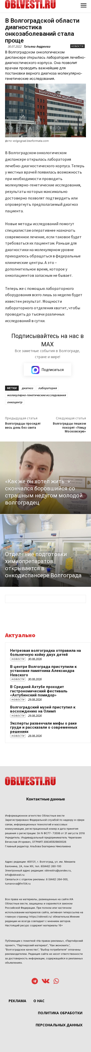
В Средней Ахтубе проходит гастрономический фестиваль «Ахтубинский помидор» (38, 691)
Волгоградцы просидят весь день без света (23, 425)
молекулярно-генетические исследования (36, 395)
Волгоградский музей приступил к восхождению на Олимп (42, 709)
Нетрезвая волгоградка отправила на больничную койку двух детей (45, 652)
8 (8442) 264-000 (56, 879)
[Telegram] (35, 981)
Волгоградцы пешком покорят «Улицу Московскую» (69, 427)
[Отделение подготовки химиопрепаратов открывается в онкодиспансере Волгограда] (45, 550)
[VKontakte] (45, 981)
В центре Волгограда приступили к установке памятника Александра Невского (43, 670)
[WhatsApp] (56, 981)
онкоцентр (14, 402)
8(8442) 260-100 (51, 866)
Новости (77, 46)
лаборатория (47, 388)
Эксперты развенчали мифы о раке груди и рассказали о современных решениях (43, 727)
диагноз (27, 388)
